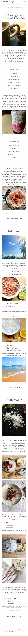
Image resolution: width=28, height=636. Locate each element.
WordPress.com (18, 631)
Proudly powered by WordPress (14, 630)
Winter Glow (14, 399)
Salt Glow (14, 231)
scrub (21, 170)
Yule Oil (11, 527)
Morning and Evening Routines (14, 16)
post (5, 516)
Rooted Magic (8, 1)
